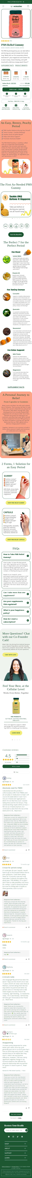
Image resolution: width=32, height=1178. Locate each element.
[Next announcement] (29, 2)
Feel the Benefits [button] (16, 234)
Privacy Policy (15, 1166)
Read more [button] (18, 811)
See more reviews (16, 1114)
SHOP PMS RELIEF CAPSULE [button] (16, 539)
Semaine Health (26, 1166)
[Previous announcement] (3, 2)
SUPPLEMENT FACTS (7, 65)
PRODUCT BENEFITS (21, 65)
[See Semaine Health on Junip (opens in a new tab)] (20, 1118)
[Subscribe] (26, 1130)
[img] (12, 1033)
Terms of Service (6, 1166)
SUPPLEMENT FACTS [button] (16, 387)
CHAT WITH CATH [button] (10, 655)
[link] (6, 41)
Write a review (16, 766)
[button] (3, 6)
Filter (17, 772)
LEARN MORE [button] (16, 733)
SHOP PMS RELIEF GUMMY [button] (16, 503)
